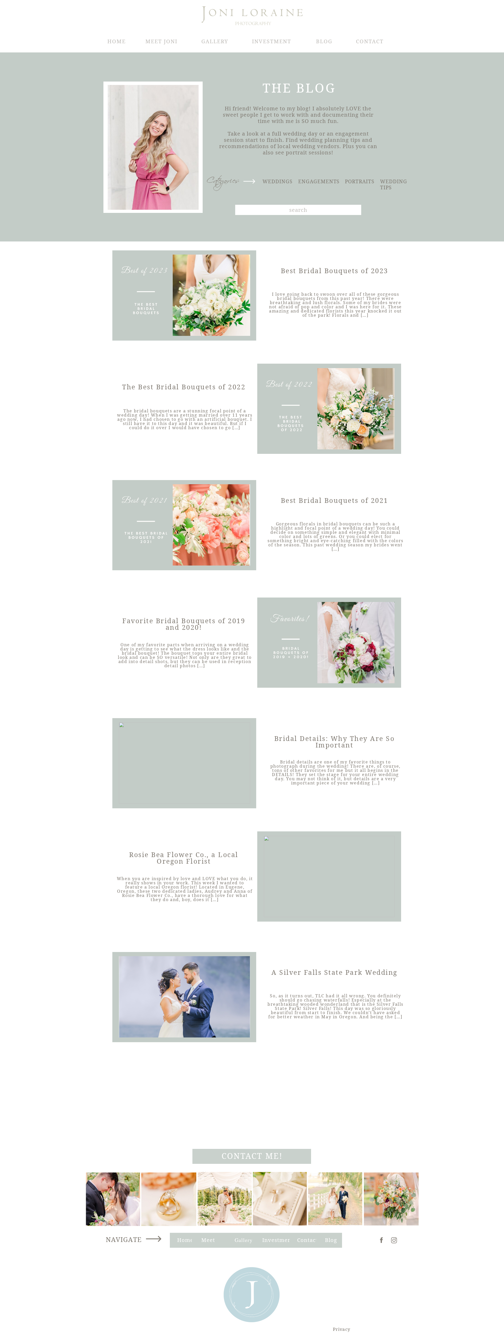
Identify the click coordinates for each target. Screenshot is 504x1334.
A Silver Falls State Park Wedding (334, 972)
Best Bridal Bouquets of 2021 (334, 500)
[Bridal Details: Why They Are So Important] (184, 763)
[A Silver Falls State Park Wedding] (184, 996)
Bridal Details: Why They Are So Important (334, 741)
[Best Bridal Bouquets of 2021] (184, 525)
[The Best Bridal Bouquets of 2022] (329, 408)
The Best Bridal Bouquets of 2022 (183, 386)
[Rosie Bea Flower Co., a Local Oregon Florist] (329, 876)
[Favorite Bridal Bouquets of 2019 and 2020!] (329, 642)
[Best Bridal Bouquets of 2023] (184, 295)
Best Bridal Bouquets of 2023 (334, 270)
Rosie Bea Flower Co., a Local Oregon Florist (183, 857)
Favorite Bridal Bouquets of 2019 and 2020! (183, 624)
